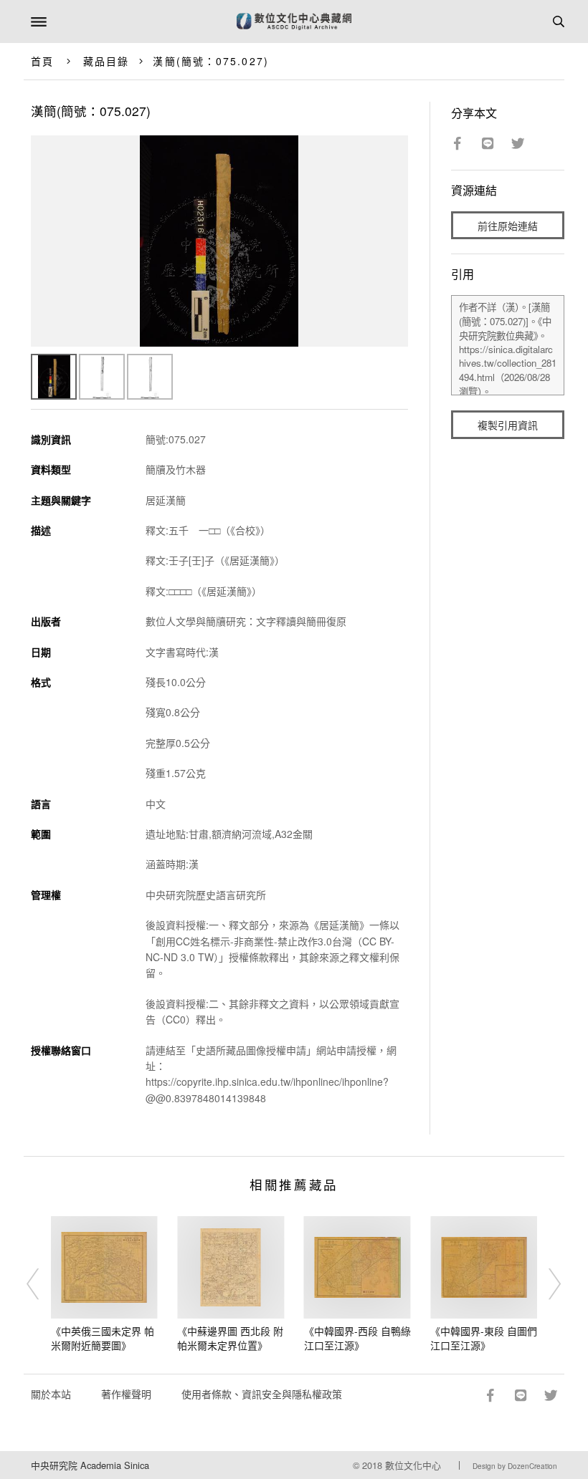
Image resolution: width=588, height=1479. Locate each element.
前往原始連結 (508, 225)
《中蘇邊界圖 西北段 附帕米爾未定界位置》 (230, 1338)
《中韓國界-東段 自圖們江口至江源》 (483, 1338)
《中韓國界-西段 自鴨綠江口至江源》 (357, 1338)
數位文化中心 (413, 1465)
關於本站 (51, 1394)
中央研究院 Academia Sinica (90, 1465)
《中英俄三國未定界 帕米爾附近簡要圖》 (102, 1338)
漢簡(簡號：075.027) (210, 61)
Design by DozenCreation (515, 1466)
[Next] (546, 1284)
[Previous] (42, 1284)
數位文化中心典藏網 (294, 21)
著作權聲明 (126, 1394)
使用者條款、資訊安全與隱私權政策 (261, 1394)
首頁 (42, 61)
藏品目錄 (106, 61)
